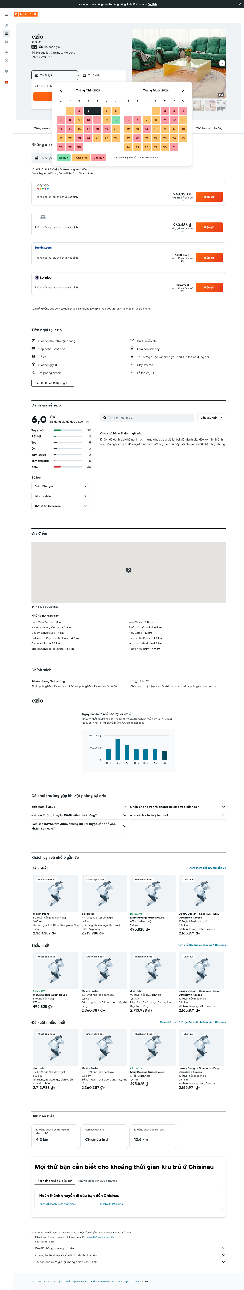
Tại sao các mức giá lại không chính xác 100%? (66, 1262)
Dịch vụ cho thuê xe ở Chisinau (58, 1204)
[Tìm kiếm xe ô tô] (6, 42)
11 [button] (97, 120)
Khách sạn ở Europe (76, 1281)
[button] (240, 4)
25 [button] (97, 138)
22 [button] (70, 138)
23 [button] (79, 138)
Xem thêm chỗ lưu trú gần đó (207, 867)
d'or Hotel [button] (88, 913)
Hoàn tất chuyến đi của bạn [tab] (55, 1180)
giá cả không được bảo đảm (101, 1237)
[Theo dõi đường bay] (6, 60)
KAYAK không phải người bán (54, 1248)
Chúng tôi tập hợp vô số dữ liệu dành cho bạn (66, 1255)
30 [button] (79, 147)
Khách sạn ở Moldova (102, 1281)
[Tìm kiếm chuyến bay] (6, 26)
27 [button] (115, 138)
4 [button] (97, 111)
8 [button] (70, 120)
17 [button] (88, 129)
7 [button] (61, 120)
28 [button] (61, 147)
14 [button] (60, 129)
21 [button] (60, 138)
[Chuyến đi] (6, 71)
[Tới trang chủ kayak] (26, 14)
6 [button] (116, 111)
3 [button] (88, 111)
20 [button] (116, 129)
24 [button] (88, 138)
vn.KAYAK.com (38, 1281)
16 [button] (79, 129)
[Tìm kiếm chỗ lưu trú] (6, 34)
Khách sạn (56, 1281)
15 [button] (70, 129)
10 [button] (88, 120)
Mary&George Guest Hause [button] (147, 917)
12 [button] (106, 120)
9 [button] (79, 120)
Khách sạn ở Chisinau (112, 1204)
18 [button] (97, 129)
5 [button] (107, 111)
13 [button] (115, 120)
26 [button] (106, 138)
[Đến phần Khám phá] (6, 52)
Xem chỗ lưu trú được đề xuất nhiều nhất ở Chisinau (193, 1022)
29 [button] (70, 147)
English (152, 4)
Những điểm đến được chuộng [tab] (97, 1180)
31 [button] (174, 147)
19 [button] (106, 129)
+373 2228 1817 (41, 57)
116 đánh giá (52, 47)
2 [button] (79, 111)
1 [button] (70, 111)
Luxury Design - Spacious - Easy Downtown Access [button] (199, 915)
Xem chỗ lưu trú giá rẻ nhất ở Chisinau (202, 945)
